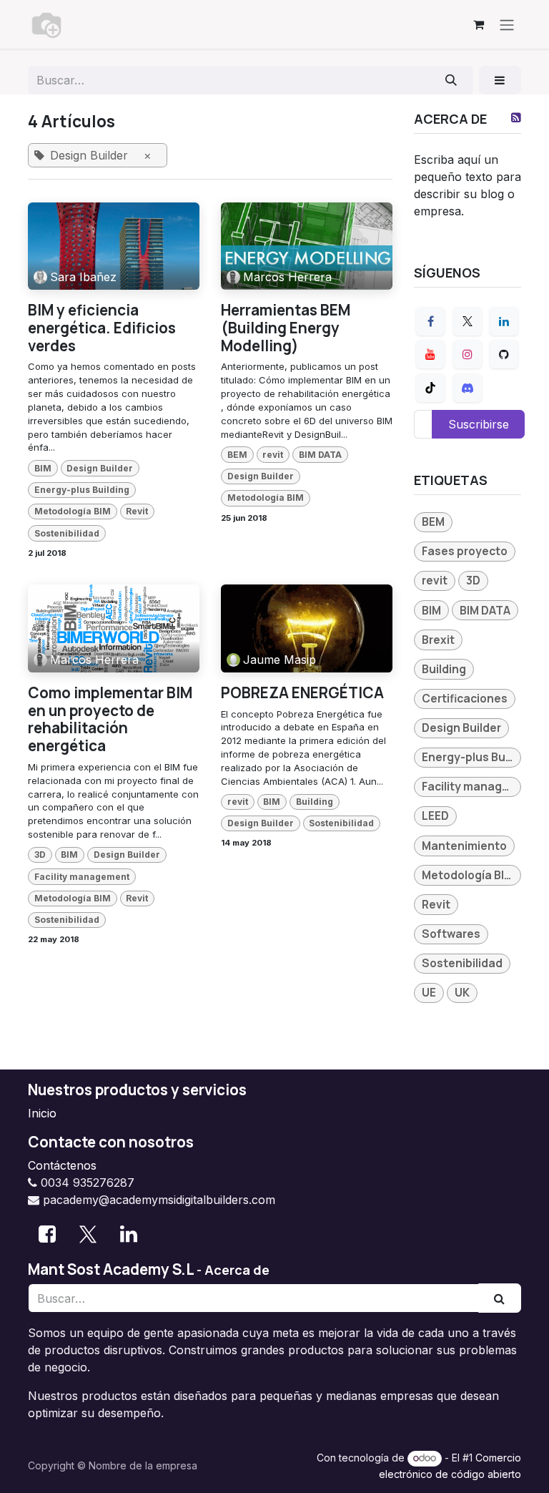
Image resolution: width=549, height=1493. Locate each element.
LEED (435, 815)
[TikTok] (430, 387)
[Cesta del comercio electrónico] (478, 24)
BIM (42, 468)
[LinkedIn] (504, 321)
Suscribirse (478, 424)
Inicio (42, 1113)
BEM (237, 454)
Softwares (451, 933)
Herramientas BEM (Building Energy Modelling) (285, 327)
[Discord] (467, 387)
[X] (467, 321)
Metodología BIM (72, 511)
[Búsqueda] (451, 80)
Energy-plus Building (81, 489)
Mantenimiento (464, 845)
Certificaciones (465, 698)
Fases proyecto (465, 551)
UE (429, 992)
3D (40, 854)
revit (272, 454)
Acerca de (236, 1269)
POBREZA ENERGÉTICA (302, 693)
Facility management (81, 876)
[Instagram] (467, 354)
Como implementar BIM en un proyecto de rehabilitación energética (110, 719)
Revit (137, 511)
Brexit (438, 639)
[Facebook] (430, 321)
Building (314, 801)
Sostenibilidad (66, 533)
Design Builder (99, 468)
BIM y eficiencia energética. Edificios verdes (102, 327)
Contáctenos (62, 1165)
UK (462, 992)
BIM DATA (320, 454)
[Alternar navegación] (507, 24)
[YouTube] (430, 354)
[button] (500, 80)
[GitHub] (504, 354)
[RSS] (516, 117)
